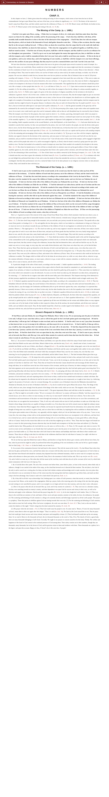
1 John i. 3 (53, 371)
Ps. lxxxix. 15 (94, 103)
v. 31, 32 (94, 390)
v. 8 (59, 81)
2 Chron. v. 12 (28, 78)
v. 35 (72, 487)
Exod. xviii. (69, 343)
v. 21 (97, 284)
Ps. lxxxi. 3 (56, 155)
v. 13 (46, 237)
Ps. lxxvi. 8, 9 (72, 503)
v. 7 (26, 119)
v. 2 (37, 89)
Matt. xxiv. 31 (45, 108)
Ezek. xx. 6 (63, 475)
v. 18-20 (87, 281)
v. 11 (34, 228)
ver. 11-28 (65, 24)
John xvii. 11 (57, 308)
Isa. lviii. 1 (41, 86)
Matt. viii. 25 (13, 147)
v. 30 (51, 374)
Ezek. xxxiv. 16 (86, 306)
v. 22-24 (86, 292)
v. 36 (35, 509)
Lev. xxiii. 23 (89, 152)
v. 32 (66, 426)
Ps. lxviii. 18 (66, 506)
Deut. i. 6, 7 (13, 220)
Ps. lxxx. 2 (38, 295)
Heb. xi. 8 (48, 385)
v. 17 (19, 275)
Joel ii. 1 (92, 119)
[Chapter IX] (97, 2)
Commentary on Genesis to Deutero (20, 2)
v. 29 (29, 357)
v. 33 (79, 448)
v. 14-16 (84, 264)
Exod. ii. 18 (54, 346)
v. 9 (63, 133)
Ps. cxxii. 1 (61, 106)
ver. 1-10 (73, 21)
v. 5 (57, 114)
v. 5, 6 (78, 122)
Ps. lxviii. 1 (57, 492)
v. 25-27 (87, 297)
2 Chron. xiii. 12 (45, 130)
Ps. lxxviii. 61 (44, 297)
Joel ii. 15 (21, 92)
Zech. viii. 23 (88, 371)
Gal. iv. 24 (33, 223)
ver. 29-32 (12, 27)
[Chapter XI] (106, 2)
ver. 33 (54, 27)
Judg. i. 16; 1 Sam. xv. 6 (25, 445)
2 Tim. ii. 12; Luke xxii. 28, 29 (32, 437)
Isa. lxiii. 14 (58, 511)
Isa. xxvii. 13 (64, 86)
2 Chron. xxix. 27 (79, 155)
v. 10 (39, 152)
